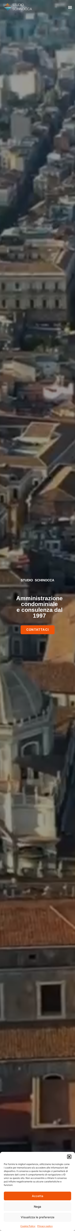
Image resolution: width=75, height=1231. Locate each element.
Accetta (37, 1196)
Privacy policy (45, 1226)
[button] (69, 1157)
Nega (37, 1206)
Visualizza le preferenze (37, 1217)
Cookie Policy (27, 1226)
